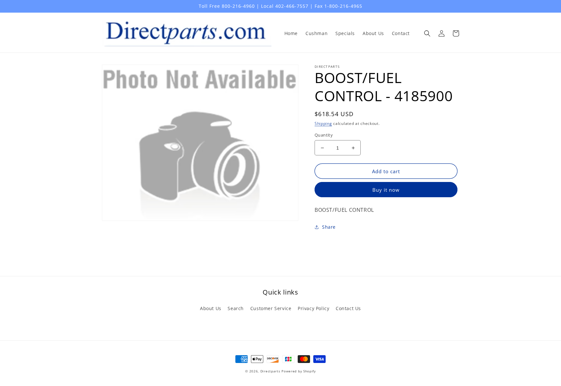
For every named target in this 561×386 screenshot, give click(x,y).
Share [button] (329, 227)
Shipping (323, 123)
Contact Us (348, 308)
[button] (427, 33)
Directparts (270, 371)
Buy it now (386, 190)
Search (236, 308)
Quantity (324, 135)
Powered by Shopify (298, 371)
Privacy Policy (313, 308)
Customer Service (271, 308)
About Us (210, 308)
